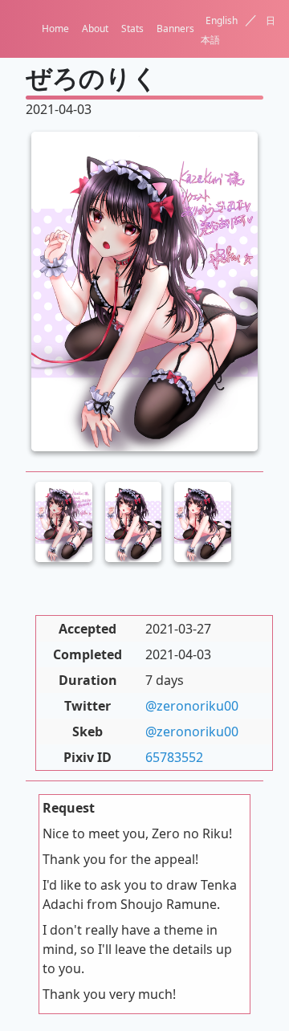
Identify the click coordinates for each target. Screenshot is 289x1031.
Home (55, 28)
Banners (175, 28)
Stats (132, 28)
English (222, 20)
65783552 (174, 757)
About (95, 28)
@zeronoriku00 (191, 706)
